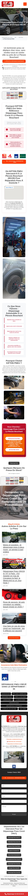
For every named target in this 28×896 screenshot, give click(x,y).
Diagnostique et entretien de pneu (14, 743)
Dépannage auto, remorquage (14, 741)
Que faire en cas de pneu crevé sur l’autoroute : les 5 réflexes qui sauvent (14, 628)
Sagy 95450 (23, 708)
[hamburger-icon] (25, 4)
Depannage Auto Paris (8, 883)
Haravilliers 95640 (14, 702)
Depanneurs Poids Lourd (19, 883)
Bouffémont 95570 (7, 696)
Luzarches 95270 (6, 693)
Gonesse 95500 (7, 699)
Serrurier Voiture (14, 884)
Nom (2, 783)
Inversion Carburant (5, 884)
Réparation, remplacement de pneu (14, 739)
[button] (11, 681)
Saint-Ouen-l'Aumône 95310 (20, 693)
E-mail (2, 793)
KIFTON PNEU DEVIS (14, 449)
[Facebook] (14, 766)
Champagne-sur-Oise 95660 (9, 708)
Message (3, 804)
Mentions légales (20, 876)
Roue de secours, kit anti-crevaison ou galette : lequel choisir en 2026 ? (14, 604)
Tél (2, 799)
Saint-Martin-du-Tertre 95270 (14, 705)
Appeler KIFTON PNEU (14, 438)
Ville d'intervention (5, 788)
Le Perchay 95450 (20, 699)
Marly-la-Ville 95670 (20, 696)
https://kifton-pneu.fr (17, 208)
